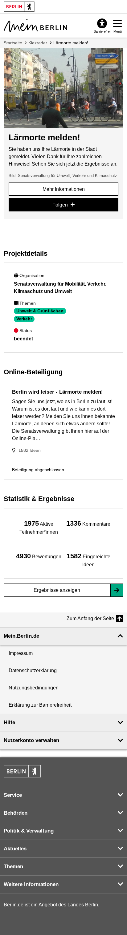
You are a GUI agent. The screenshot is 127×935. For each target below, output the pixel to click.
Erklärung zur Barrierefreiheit (40, 705)
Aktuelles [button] (15, 849)
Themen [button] (13, 866)
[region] (38, 527)
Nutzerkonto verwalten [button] (31, 740)
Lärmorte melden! (70, 42)
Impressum (21, 653)
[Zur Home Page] (35, 25)
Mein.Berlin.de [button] (21, 636)
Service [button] (13, 795)
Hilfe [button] (9, 722)
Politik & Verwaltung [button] (29, 831)
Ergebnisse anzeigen (57, 590)
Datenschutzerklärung (33, 670)
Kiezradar (37, 42)
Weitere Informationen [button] (31, 884)
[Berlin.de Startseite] (22, 771)
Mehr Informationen (64, 189)
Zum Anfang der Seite (90, 618)
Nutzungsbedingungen (34, 687)
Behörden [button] (15, 813)
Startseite (13, 42)
